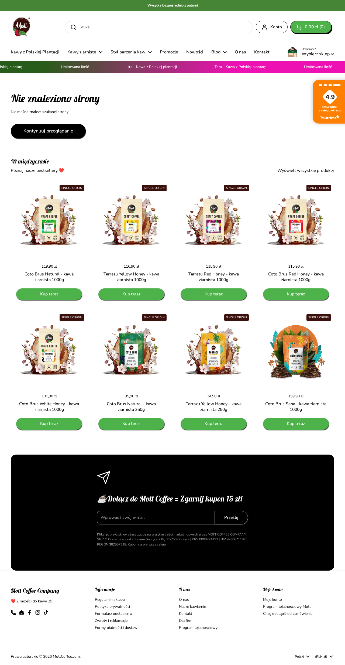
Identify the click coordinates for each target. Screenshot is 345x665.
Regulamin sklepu (110, 599)
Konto (276, 27)
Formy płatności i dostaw (116, 627)
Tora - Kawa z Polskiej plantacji (235, 66)
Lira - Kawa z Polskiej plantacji (146, 66)
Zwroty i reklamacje (111, 620)
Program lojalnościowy (198, 627)
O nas (184, 599)
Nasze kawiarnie (192, 606)
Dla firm (185, 620)
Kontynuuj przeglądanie (48, 131)
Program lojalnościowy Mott (287, 606)
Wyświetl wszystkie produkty (305, 170)
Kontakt (185, 613)
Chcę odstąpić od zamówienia (287, 613)
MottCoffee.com (66, 656)
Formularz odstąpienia (113, 613)
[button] (311, 27)
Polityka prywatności (112, 606)
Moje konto (272, 599)
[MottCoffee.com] (21, 27)
